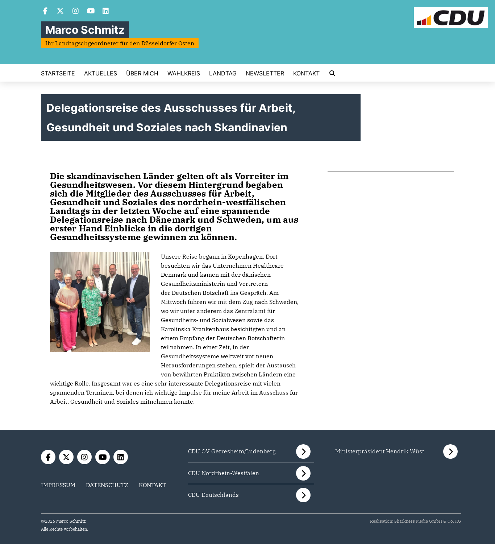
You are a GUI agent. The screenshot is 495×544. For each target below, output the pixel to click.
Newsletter (265, 73)
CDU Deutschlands (213, 494)
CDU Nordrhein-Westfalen (223, 473)
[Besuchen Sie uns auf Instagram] (75, 11)
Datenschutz (107, 485)
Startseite (58, 73)
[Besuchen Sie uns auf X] (60, 11)
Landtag (223, 73)
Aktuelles (100, 73)
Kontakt (306, 73)
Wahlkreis (183, 73)
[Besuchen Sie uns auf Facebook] (45, 11)
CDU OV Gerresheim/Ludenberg (232, 451)
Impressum (58, 485)
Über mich (142, 73)
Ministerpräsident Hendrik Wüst (379, 451)
